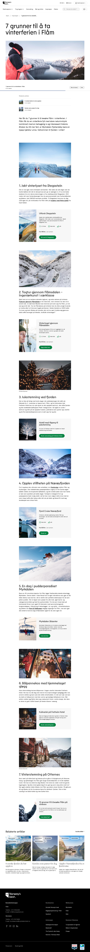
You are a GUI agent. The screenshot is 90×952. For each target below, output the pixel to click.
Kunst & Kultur (75, 838)
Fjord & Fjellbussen (35, 608)
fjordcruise (54, 487)
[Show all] (19, 841)
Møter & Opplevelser (72, 928)
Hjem (7, 16)
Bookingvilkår (19, 946)
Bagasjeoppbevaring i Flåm (54, 911)
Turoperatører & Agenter (73, 924)
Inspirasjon (15, 16)
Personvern (9, 946)
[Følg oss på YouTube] (10, 926)
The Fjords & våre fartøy (53, 931)
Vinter (82, 87)
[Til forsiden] (8, 3)
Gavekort (48, 914)
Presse (68, 931)
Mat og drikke (48, 838)
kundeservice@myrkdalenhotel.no (20, 921)
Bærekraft (49, 928)
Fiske (19, 838)
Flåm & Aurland (74, 87)
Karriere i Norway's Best (53, 934)
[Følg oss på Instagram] (14, 926)
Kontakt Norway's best (52, 907)
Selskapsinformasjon (52, 924)
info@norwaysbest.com (17, 912)
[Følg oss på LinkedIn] (17, 926)
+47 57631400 (15, 910)
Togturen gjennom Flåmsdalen (29, 302)
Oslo (67, 914)
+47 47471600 (15, 919)
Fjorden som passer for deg (32, 108)
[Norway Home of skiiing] (74, 947)
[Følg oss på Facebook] (7, 926)
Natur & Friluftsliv (12, 841)
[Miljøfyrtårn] (82, 947)
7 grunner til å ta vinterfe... (29, 15)
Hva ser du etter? (71, 9)
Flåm (67, 911)
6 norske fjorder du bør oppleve (33, 101)
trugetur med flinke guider (60, 200)
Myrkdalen (69, 907)
